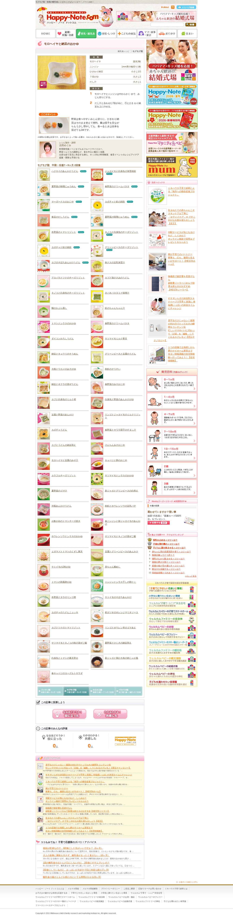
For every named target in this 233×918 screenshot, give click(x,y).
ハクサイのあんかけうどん (65, 171)
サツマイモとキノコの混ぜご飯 (120, 536)
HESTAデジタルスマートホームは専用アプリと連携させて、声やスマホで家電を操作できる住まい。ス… (83, 794)
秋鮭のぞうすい (112, 369)
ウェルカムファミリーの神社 (148, 901)
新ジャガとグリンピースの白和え (121, 490)
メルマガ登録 (73, 889)
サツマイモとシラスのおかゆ (119, 475)
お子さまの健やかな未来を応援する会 (51, 893)
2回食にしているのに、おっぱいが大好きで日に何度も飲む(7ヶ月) (76, 870)
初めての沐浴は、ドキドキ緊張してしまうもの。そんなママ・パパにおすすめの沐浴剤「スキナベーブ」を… (87, 778)
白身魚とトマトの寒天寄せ (65, 658)
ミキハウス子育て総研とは (176, 889)
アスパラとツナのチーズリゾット (68, 277)
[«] (119, 17)
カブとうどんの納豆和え (64, 445)
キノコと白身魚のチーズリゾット (121, 232)
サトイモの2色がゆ (61, 567)
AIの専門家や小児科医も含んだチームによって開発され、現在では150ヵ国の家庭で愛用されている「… (83, 771)
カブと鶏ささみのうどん (117, 277)
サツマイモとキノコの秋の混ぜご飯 (69, 643)
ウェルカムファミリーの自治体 (91, 897)
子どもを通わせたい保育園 (175, 901)
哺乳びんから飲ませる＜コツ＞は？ (168, 558)
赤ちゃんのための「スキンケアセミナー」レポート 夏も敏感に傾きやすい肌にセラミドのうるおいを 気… (83, 824)
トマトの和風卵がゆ (61, 582)
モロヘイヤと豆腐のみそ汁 (65, 460)
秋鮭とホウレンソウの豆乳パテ (120, 506)
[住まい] (187, 33)
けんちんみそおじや (115, 445)
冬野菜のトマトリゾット (64, 232)
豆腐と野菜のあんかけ (63, 414)
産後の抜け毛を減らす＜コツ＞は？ (168, 565)
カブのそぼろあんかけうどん (66, 262)
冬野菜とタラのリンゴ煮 (64, 597)
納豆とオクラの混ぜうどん (65, 384)
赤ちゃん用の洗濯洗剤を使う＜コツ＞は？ (171, 551)
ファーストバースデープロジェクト (50, 905)
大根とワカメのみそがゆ (64, 369)
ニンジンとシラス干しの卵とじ (120, 582)
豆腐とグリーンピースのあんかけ (121, 551)
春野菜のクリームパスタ (117, 186)
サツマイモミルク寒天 (116, 338)
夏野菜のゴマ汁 (59, 490)
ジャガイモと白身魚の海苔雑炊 (120, 171)
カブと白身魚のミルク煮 (64, 399)
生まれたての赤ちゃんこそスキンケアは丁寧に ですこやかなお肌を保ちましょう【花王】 (181, 217)
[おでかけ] (167, 33)
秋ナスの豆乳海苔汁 (115, 262)
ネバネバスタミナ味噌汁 (117, 293)
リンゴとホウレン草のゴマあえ (120, 627)
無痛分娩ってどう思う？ (163, 555)
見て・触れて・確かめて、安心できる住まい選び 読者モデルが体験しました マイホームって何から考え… (83, 834)
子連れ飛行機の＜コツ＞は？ (166, 544)
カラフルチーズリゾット (64, 475)
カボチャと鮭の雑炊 (115, 201)
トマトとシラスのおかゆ (64, 323)
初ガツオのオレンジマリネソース (121, 612)
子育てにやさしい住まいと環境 (84, 893)
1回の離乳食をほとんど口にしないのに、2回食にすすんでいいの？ (76, 862)
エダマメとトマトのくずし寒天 (67, 551)
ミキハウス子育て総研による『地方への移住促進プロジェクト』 (75, 781)
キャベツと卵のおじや (116, 460)
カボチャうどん (59, 430)
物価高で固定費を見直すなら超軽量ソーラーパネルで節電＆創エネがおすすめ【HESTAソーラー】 (181, 283)
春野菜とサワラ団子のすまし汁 (120, 430)
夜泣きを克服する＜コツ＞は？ (166, 569)
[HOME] (45, 33)
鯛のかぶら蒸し (59, 308)
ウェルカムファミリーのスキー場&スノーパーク (55, 901)
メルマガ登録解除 (90, 889)
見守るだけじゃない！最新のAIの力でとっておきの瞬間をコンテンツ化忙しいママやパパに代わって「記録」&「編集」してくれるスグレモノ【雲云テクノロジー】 (174, 330)
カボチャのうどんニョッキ (65, 612)
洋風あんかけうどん (61, 506)
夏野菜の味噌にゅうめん (64, 186)
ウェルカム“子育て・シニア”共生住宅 (146, 893)
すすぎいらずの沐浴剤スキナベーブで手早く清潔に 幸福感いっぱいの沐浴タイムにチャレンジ (89, 775)
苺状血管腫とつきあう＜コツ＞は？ (168, 572)
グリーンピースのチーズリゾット (121, 247)
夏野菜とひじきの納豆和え (118, 643)
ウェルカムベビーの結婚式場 (120, 901)
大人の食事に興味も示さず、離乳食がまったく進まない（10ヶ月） (76, 855)
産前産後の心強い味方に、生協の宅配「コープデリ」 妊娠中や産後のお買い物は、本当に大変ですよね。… (84, 804)
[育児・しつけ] (106, 33)
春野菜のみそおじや (115, 384)
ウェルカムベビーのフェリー (150, 897)
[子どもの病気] (127, 33)
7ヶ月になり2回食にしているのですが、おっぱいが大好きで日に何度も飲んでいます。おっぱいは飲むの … (88, 873)
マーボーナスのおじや (63, 201)
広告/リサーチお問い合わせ (149, 889)
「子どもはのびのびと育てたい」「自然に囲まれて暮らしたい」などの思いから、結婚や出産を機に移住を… (87, 784)
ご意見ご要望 (129, 889)
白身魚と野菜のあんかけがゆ (119, 399)
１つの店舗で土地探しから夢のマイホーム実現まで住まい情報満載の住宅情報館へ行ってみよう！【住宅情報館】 (181, 354)
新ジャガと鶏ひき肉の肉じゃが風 (121, 658)
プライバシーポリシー (110, 889)
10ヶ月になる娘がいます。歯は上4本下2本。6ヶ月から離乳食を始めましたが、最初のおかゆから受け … (87, 858)
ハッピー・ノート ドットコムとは (49, 889)
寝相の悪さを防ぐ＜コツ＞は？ (166, 562)
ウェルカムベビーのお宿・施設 (121, 897)
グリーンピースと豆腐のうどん (120, 353)
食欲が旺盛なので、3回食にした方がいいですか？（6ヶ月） (73, 848)
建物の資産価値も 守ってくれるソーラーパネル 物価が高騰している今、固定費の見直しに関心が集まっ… (83, 814)
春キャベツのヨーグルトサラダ (67, 673)
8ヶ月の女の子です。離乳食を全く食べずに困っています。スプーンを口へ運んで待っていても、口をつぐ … (89, 866)
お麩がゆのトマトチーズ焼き (66, 521)
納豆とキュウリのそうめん (65, 353)
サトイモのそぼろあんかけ (118, 597)
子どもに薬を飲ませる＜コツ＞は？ (169, 548)
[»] (192, 17)
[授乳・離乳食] (86, 33)
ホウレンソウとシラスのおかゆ (67, 536)
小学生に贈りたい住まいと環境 (114, 893)
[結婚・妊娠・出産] (66, 33)
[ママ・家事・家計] (147, 33)
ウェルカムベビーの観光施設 (92, 901)
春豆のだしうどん (60, 217)
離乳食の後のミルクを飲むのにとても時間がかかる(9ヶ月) (72, 877)
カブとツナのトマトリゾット (66, 627)
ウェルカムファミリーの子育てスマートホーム (55, 897)
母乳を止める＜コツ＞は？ (165, 540)
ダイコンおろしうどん (63, 338)
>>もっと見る (190, 576)
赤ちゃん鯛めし (112, 567)
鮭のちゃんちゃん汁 (115, 308)
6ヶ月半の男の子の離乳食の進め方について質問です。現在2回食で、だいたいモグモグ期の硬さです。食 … (88, 851)
